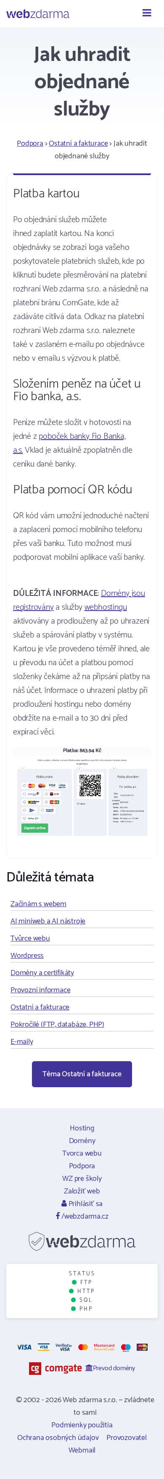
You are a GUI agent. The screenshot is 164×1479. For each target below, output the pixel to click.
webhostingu (106, 607)
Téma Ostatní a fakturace (81, 1074)
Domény (82, 1141)
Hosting (82, 1128)
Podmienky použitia (81, 1425)
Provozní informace (40, 990)
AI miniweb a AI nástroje (48, 921)
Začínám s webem (38, 904)
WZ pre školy (82, 1178)
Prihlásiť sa (85, 1204)
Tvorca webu (82, 1153)
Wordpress (27, 955)
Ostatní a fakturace (78, 143)
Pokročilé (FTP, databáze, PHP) (57, 1024)
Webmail (82, 1450)
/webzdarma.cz (84, 1216)
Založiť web (82, 1191)
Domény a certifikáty (42, 973)
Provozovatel (126, 1438)
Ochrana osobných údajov (57, 1438)
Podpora (30, 143)
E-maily (22, 1042)
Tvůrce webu (30, 938)
